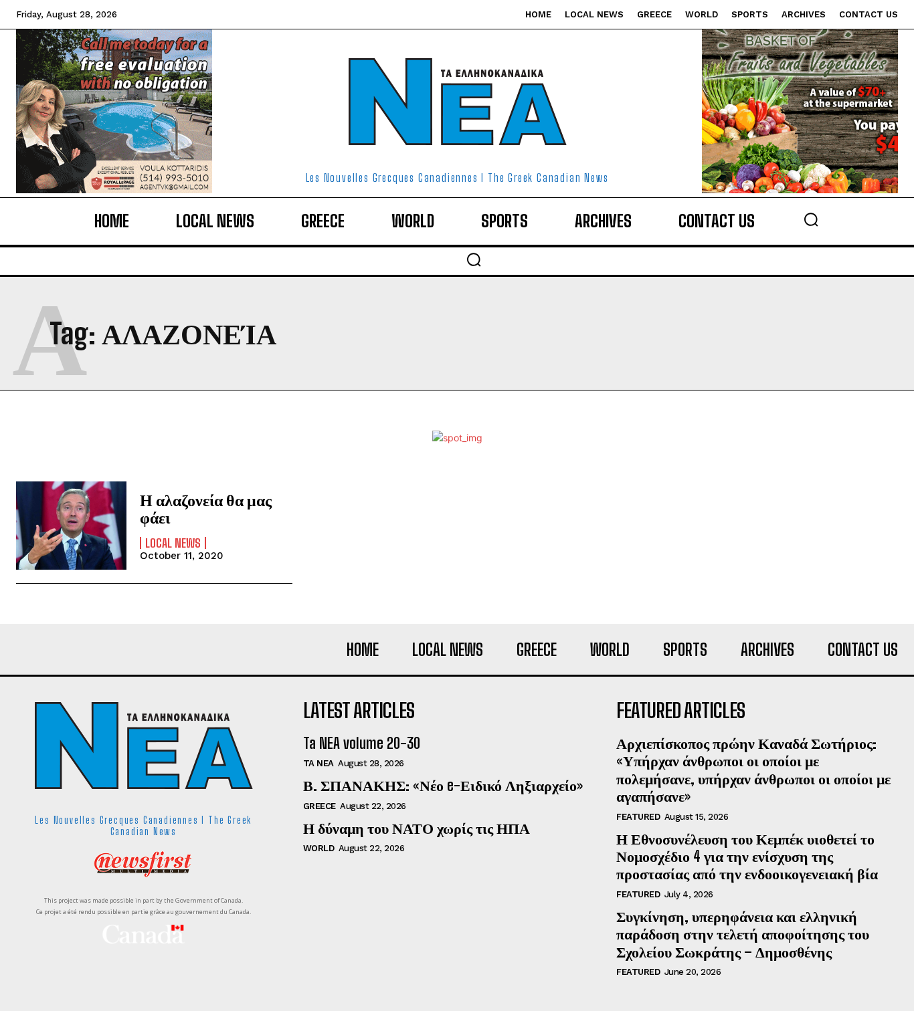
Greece (319, 806)
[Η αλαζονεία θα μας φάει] (71, 525)
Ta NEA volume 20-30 (361, 743)
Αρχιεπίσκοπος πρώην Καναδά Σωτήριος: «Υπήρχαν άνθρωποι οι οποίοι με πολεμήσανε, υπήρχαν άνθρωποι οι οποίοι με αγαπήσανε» (753, 769)
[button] (811, 219)
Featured (638, 817)
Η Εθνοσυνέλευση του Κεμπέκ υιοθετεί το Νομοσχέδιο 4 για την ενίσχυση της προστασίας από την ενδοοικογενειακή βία (747, 856)
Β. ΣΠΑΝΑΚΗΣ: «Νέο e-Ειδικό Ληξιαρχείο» (443, 785)
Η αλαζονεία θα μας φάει (206, 508)
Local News (173, 543)
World (319, 848)
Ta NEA (318, 763)
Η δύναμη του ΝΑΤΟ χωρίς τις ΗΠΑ (416, 828)
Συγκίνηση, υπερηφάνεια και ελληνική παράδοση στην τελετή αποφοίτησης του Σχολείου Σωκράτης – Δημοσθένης (742, 934)
